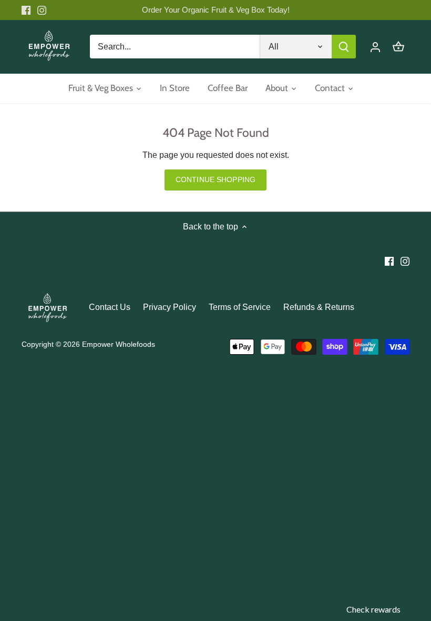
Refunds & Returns (318, 307)
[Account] (375, 46)
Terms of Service (240, 307)
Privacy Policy (169, 307)
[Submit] (344, 46)
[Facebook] (26, 10)
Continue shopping (215, 180)
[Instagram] (41, 10)
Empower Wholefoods (118, 344)
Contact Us (109, 307)
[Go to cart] (398, 46)
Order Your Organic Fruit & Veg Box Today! (216, 9)
